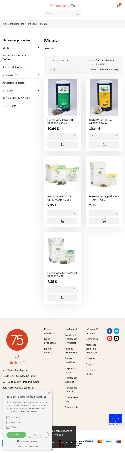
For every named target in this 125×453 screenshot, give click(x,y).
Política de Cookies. (28, 411)
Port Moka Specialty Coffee (14, 57)
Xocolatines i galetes (14, 83)
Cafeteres (8, 90)
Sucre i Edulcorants (13, 67)
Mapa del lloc (72, 407)
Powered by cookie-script (28, 446)
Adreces (90, 358)
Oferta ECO (9, 106)
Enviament (71, 329)
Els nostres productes (16, 40)
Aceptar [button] (16, 435)
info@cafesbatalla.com (15, 370)
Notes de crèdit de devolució (91, 349)
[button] (28, 441)
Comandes (92, 339)
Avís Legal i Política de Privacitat (71, 339)
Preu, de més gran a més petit (105, 62)
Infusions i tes (10, 75)
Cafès (5, 47)
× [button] (49, 393)
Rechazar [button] (38, 435)
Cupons (90, 364)
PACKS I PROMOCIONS (16, 98)
